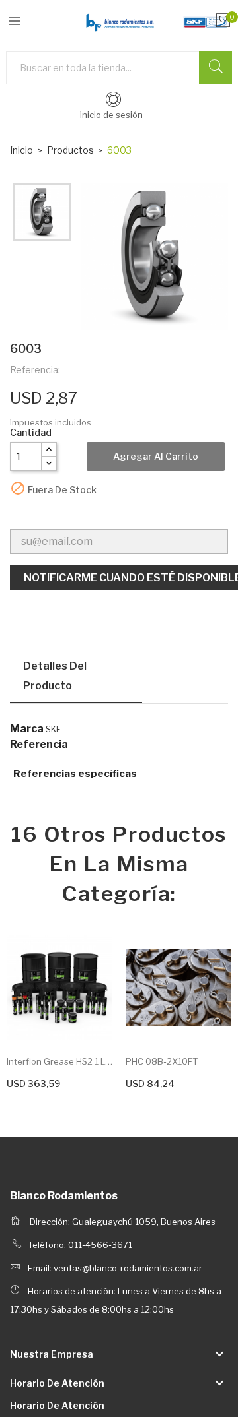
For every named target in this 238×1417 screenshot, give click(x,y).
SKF (53, 729)
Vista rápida (59, 988)
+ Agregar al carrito (46, 1082)
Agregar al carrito (155, 456)
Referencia (39, 745)
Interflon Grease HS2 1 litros (59, 1061)
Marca (27, 729)
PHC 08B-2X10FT (162, 1061)
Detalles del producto (55, 676)
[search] (215, 67)
